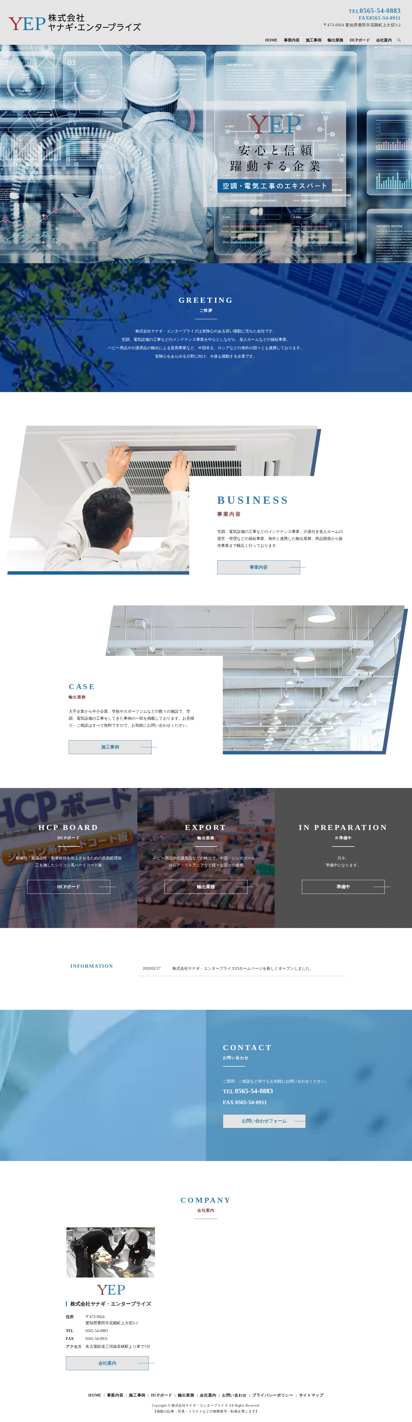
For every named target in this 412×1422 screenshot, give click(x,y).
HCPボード (360, 40)
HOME (271, 40)
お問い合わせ (234, 1395)
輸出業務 (335, 40)
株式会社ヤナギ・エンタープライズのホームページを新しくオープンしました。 (243, 968)
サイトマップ (311, 1395)
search (401, 40)
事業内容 (292, 40)
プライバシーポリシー (272, 1395)
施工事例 (313, 40)
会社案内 (384, 40)
